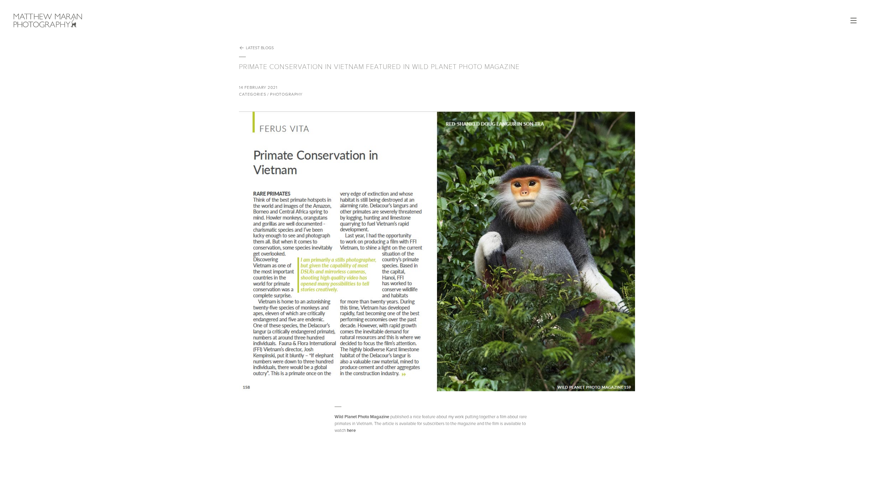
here (351, 430)
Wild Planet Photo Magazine (362, 417)
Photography (286, 94)
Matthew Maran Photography (123, 20)
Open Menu (853, 20)
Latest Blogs (260, 47)
